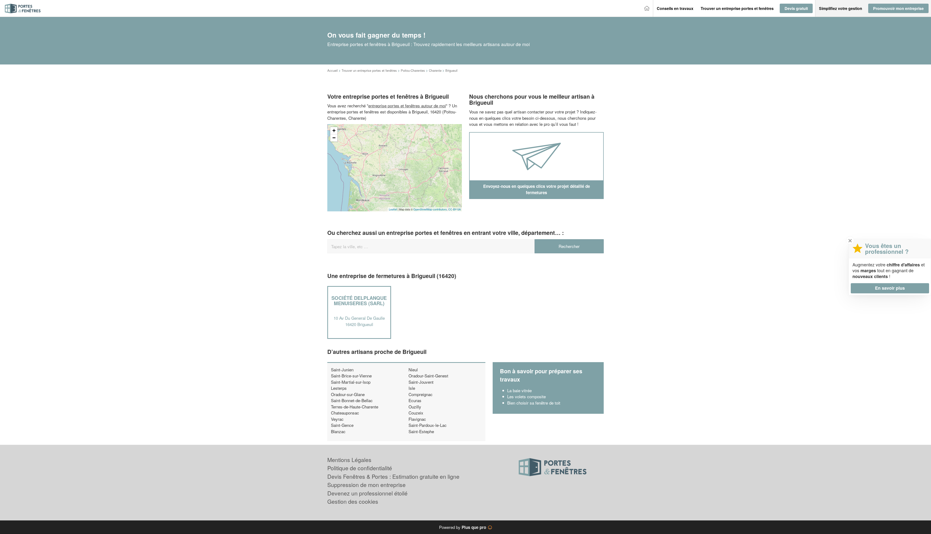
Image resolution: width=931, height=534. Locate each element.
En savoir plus (890, 288)
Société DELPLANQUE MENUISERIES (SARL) (359, 300)
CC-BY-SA (454, 209)
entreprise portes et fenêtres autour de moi (407, 106)
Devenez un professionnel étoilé (367, 493)
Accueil (332, 70)
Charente (435, 70)
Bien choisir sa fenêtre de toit (533, 403)
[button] (675, 8)
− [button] (334, 138)
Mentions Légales (349, 460)
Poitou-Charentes (413, 70)
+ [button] (334, 131)
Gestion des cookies (352, 501)
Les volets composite (526, 396)
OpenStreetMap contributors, (430, 209)
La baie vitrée (519, 390)
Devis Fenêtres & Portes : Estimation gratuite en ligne (393, 476)
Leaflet (393, 209)
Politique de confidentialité (359, 468)
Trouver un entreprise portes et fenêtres (369, 70)
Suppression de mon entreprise (366, 485)
